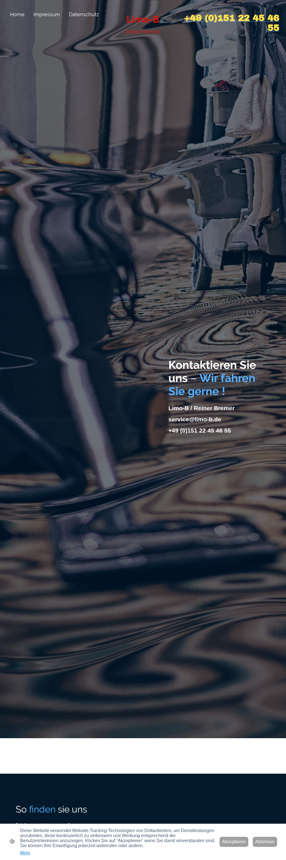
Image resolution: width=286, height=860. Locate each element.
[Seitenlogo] (143, 39)
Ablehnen (265, 841)
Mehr (25, 853)
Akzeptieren (234, 841)
